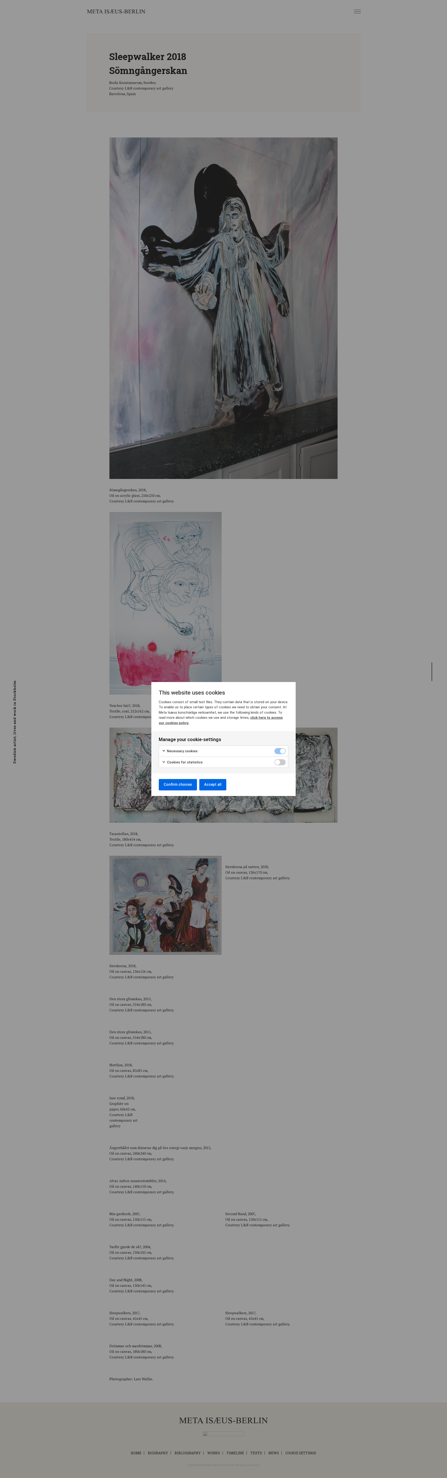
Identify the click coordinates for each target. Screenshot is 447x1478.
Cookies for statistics (184, 762)
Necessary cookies (181, 751)
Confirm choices (178, 784)
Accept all (212, 784)
